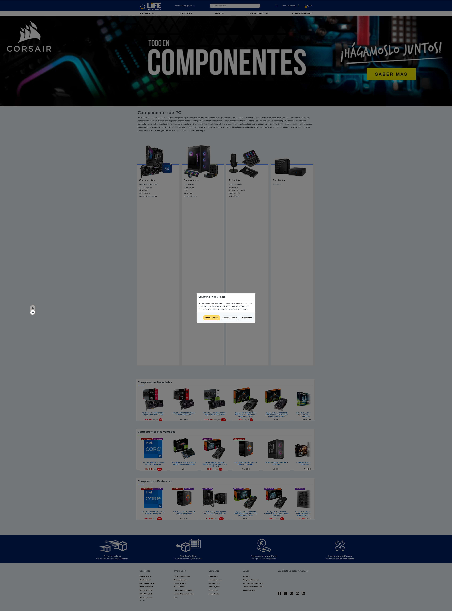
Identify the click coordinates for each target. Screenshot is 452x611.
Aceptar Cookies (211, 318)
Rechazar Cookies (230, 318)
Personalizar (247, 318)
